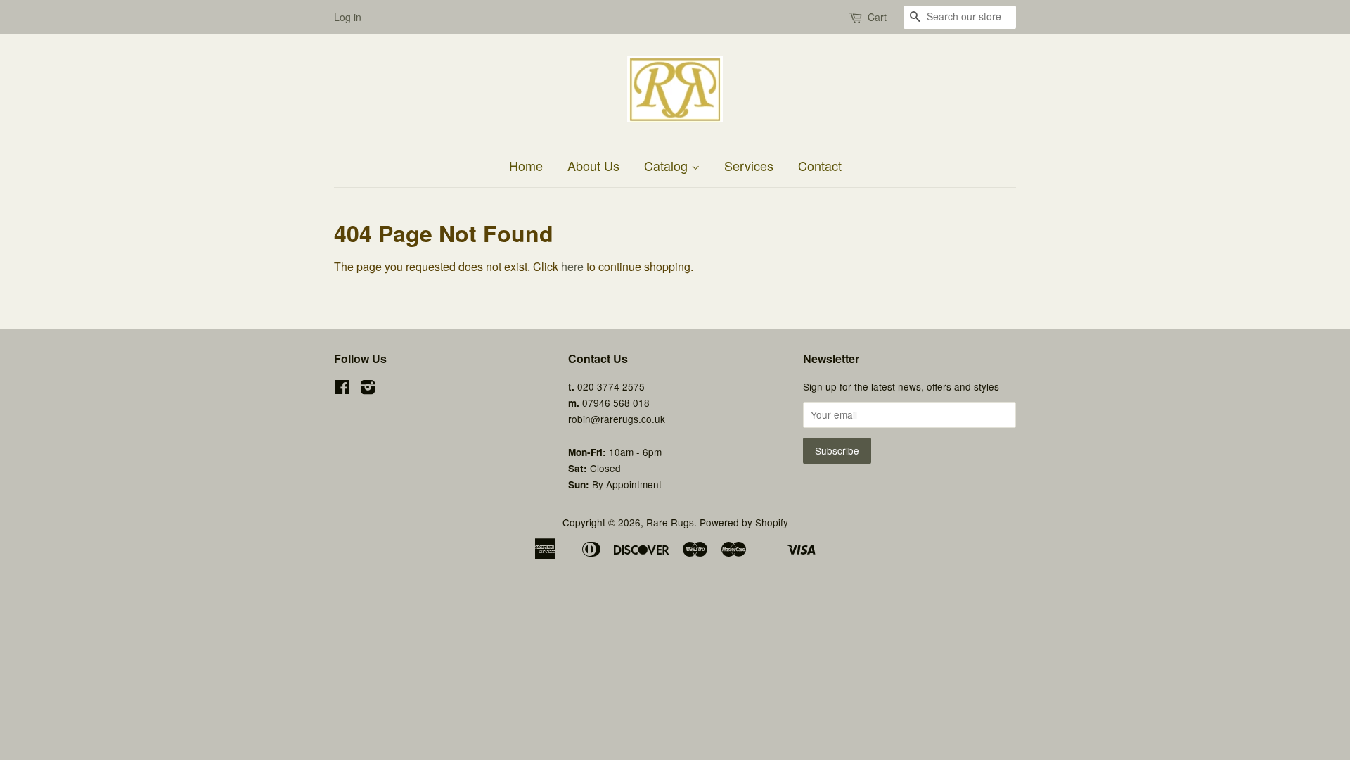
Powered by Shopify (744, 522)
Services (748, 165)
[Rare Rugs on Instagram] (367, 389)
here (572, 266)
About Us (593, 165)
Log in (347, 17)
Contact (820, 165)
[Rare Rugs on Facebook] (342, 389)
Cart (877, 17)
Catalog (667, 165)
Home (526, 165)
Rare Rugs (670, 522)
